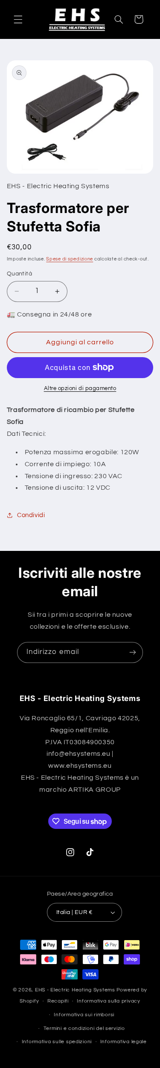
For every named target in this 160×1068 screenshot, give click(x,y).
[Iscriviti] (133, 652)
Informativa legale (123, 1041)
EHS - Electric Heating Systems (75, 990)
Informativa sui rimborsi (84, 1014)
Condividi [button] (31, 515)
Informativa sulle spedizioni (57, 1041)
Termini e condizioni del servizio (84, 1028)
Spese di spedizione (69, 259)
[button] (18, 19)
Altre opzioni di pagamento (80, 388)
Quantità (19, 274)
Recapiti (58, 1001)
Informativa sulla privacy (108, 1001)
